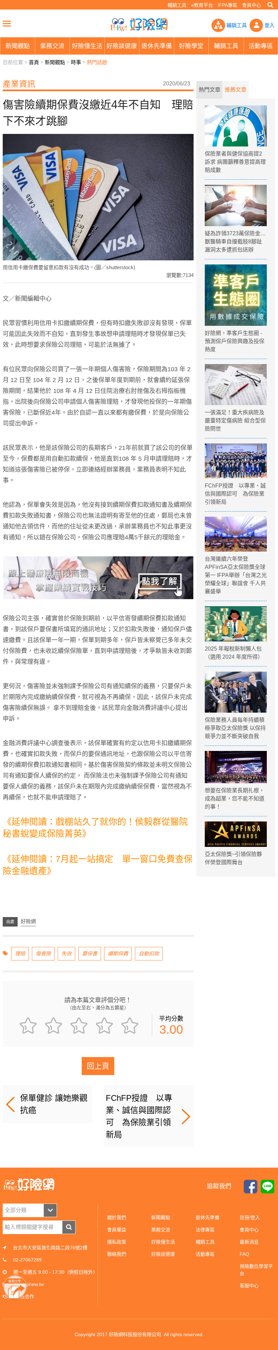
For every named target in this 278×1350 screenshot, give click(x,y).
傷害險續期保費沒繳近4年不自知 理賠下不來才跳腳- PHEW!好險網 (139, 25)
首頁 (34, 62)
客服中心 (249, 1285)
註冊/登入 (250, 1217)
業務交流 (160, 1229)
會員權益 (116, 1229)
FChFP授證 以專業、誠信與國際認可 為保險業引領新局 (139, 1116)
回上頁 (98, 1066)
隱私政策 (116, 1242)
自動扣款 (149, 953)
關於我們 (116, 1217)
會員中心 (251, 5)
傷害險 (43, 953)
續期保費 (118, 953)
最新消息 (249, 1242)
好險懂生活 (163, 1242)
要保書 (89, 953)
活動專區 (205, 1254)
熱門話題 (97, 62)
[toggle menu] (7, 23)
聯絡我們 (116, 1254)
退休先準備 (207, 1217)
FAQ (244, 1254)
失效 (66, 953)
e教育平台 (202, 5)
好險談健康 (163, 1254)
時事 (76, 62)
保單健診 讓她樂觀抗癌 (53, 1104)
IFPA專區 (227, 5)
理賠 (20, 953)
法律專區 (205, 1229)
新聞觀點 (55, 62)
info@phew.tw (29, 1284)
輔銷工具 (176, 5)
